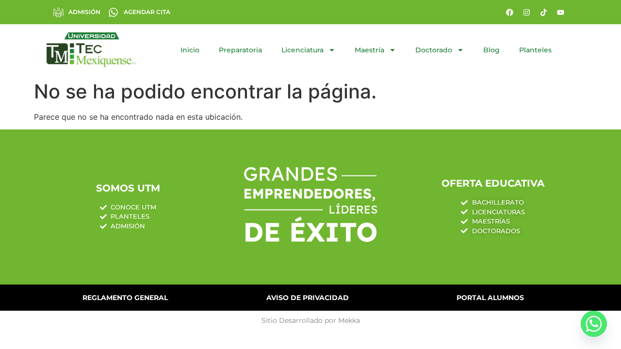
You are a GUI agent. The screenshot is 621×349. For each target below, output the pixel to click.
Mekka (349, 320)
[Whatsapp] (594, 324)
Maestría (369, 50)
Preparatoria (240, 50)
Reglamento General (125, 297)
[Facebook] (509, 12)
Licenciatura (302, 50)
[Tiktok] (543, 12)
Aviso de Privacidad (307, 297)
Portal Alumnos (490, 297)
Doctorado (433, 50)
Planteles (535, 50)
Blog (491, 50)
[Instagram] (526, 12)
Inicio (189, 50)
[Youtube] (560, 12)
